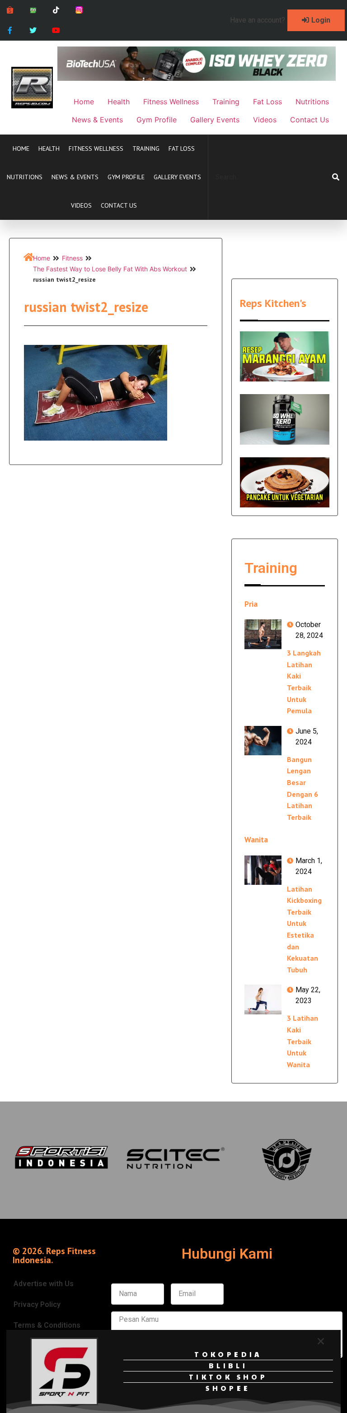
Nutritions (24, 177)
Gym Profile (126, 177)
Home (21, 148)
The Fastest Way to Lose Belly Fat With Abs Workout (110, 269)
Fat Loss (182, 148)
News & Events (75, 177)
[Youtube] (56, 30)
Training (145, 148)
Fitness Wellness (96, 148)
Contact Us (119, 205)
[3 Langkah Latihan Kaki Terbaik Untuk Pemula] (262, 634)
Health (49, 148)
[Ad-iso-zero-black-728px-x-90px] (196, 78)
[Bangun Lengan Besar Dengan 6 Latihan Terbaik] (262, 740)
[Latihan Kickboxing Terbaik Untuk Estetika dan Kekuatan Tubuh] (262, 870)
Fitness (72, 258)
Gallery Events (177, 177)
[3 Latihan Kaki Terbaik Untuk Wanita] (262, 999)
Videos (81, 205)
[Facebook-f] (10, 30)
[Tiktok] (56, 10)
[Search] (335, 177)
